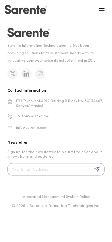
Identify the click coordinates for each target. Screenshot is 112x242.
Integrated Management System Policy (56, 196)
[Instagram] (40, 74)
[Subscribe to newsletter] (97, 169)
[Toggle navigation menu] (101, 10)
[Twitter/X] (12, 74)
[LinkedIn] (26, 74)
